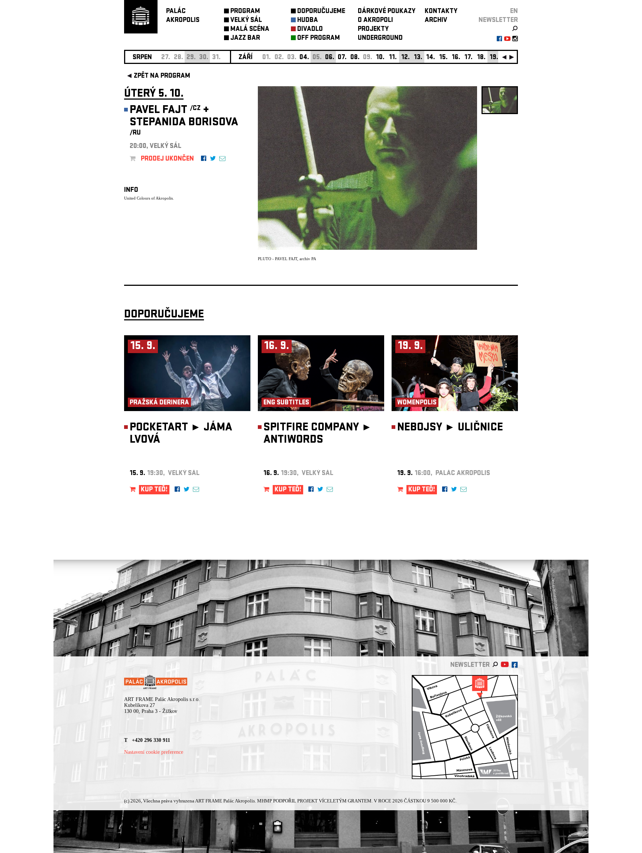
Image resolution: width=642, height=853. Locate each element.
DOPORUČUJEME (321, 11)
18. (481, 58)
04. (304, 58)
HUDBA (307, 20)
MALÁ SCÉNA (249, 29)
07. (342, 58)
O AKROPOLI (375, 20)
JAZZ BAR (245, 38)
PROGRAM (245, 11)
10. (380, 58)
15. (443, 58)
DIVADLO (310, 29)
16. (456, 58)
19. (494, 58)
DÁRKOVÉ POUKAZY (386, 11)
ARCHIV (436, 20)
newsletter (498, 20)
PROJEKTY (373, 29)
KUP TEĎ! (154, 490)
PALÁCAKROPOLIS (183, 16)
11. (393, 58)
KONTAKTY (441, 11)
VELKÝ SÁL (246, 20)
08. (355, 58)
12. (405, 58)
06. (329, 58)
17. (468, 58)
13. (418, 58)
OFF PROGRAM (318, 38)
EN (514, 11)
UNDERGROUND (380, 38)
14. (430, 58)
